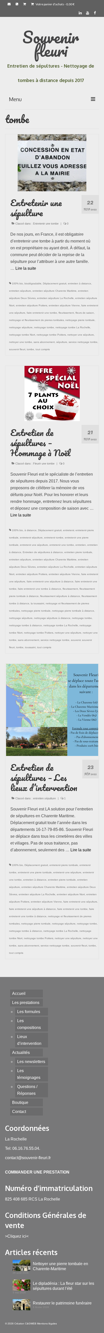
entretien (80, 544)
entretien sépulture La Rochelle (55, 298)
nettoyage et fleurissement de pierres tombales (36, 320)
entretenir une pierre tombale (35, 872)
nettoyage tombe (44, 327)
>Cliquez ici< (17, 1236)
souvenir (76, 640)
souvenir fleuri (17, 349)
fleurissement (66, 312)
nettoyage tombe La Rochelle (73, 327)
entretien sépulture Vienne (64, 305)
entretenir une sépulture (34, 544)
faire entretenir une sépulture (80, 901)
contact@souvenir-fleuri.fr (28, 1158)
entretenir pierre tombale (63, 865)
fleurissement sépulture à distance (60, 596)
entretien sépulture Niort (71, 894)
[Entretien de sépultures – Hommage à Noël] (52, 393)
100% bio (17, 283)
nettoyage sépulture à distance (52, 618)
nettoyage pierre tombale (80, 320)
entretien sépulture (20, 290)
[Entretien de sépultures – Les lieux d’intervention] (52, 710)
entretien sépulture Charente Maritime (54, 290)
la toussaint (37, 603)
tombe (30, 349)
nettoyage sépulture (21, 327)
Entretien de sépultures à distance (43, 552)
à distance (30, 530)
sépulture (61, 342)
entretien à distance (79, 283)
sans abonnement (44, 342)
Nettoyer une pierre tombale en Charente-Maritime (60, 1266)
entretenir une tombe (61, 544)
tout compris (43, 349)
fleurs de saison (84, 312)
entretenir (68, 530)
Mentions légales (47, 1323)
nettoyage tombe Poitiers (51, 334)
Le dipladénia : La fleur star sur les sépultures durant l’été (63, 1286)
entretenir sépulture (31, 537)
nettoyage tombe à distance (25, 625)
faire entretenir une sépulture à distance (50, 581)
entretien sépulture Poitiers (31, 305)
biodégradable (32, 283)
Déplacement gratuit (54, 283)
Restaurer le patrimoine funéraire (62, 1303)
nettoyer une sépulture (80, 334)
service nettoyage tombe (83, 342)
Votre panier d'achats (54, 4)
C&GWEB (30, 1323)
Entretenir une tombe (46, 223)
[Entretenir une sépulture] (52, 162)
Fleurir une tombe (44, 463)
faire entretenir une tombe (42, 312)
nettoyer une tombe (20, 342)
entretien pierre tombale (78, 552)
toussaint (30, 647)
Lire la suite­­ (25, 268)
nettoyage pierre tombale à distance (73, 610)
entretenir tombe (53, 537)
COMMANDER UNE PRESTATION (37, 1172)
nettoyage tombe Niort (22, 334)
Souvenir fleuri (50, 44)
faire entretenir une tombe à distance (39, 588)
